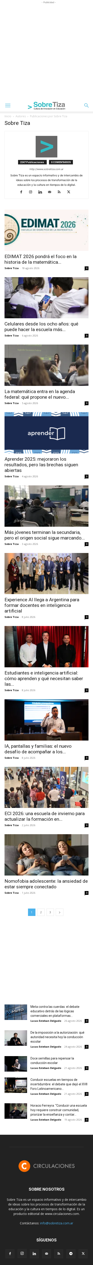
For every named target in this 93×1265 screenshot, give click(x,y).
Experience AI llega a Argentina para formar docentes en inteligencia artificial (42, 605)
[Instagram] (32, 192)
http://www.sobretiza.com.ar (46, 169)
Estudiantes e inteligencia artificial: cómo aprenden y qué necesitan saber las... (44, 678)
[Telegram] (70, 1253)
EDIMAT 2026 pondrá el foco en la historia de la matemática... (41, 259)
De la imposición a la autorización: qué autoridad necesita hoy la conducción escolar (57, 1037)
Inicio (8, 116)
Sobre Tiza (12, 268)
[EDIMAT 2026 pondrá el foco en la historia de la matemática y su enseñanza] (46, 230)
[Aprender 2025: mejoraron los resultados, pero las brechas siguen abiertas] (46, 432)
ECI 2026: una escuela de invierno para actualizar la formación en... (45, 816)
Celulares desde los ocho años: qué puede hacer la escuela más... (41, 326)
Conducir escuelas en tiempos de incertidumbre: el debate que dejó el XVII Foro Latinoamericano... (58, 1084)
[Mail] (51, 192)
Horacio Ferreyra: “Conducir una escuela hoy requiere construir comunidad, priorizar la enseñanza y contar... (58, 1110)
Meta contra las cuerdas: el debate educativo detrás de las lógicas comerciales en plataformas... (54, 1011)
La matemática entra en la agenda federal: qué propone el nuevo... (40, 394)
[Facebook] (23, 192)
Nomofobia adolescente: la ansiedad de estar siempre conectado (46, 883)
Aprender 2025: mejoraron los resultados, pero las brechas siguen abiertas (41, 464)
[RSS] (61, 192)
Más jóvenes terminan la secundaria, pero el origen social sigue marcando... (45, 535)
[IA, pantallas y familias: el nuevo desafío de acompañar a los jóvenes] (46, 720)
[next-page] (59, 912)
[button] (7, 106)
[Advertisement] (46, 51)
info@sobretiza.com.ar (56, 1223)
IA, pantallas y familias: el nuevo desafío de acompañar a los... (38, 748)
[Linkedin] (42, 192)
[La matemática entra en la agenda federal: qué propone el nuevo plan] (46, 365)
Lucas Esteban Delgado (45, 1020)
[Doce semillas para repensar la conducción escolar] (16, 1064)
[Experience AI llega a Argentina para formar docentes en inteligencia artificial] (46, 573)
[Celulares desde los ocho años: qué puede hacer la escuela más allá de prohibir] (46, 297)
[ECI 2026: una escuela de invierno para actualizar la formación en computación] (46, 787)
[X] (70, 192)
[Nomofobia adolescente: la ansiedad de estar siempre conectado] (46, 855)
